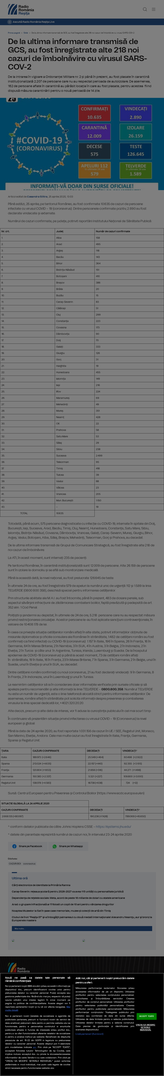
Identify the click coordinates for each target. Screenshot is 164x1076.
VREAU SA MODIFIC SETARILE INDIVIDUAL (145, 1027)
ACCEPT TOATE (146, 1016)
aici (34, 1047)
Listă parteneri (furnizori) (89, 1034)
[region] (82, 1024)
